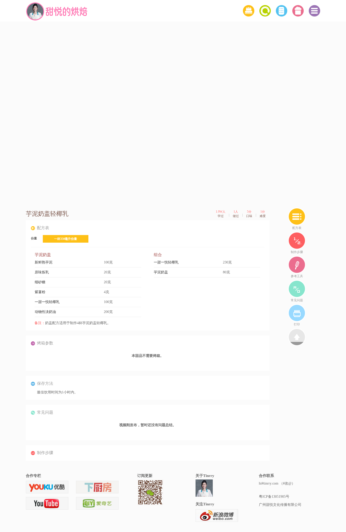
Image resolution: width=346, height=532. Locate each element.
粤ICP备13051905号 (274, 496)
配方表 (296, 228)
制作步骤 (297, 252)
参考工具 (297, 276)
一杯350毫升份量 (65, 239)
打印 (297, 324)
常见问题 (297, 300)
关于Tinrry (205, 476)
